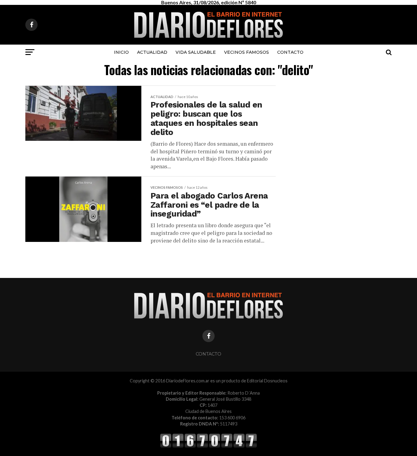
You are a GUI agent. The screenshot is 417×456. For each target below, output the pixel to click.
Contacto (290, 52)
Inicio (121, 52)
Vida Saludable (196, 52)
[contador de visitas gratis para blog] (208, 446)
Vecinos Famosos (246, 52)
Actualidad (152, 52)
